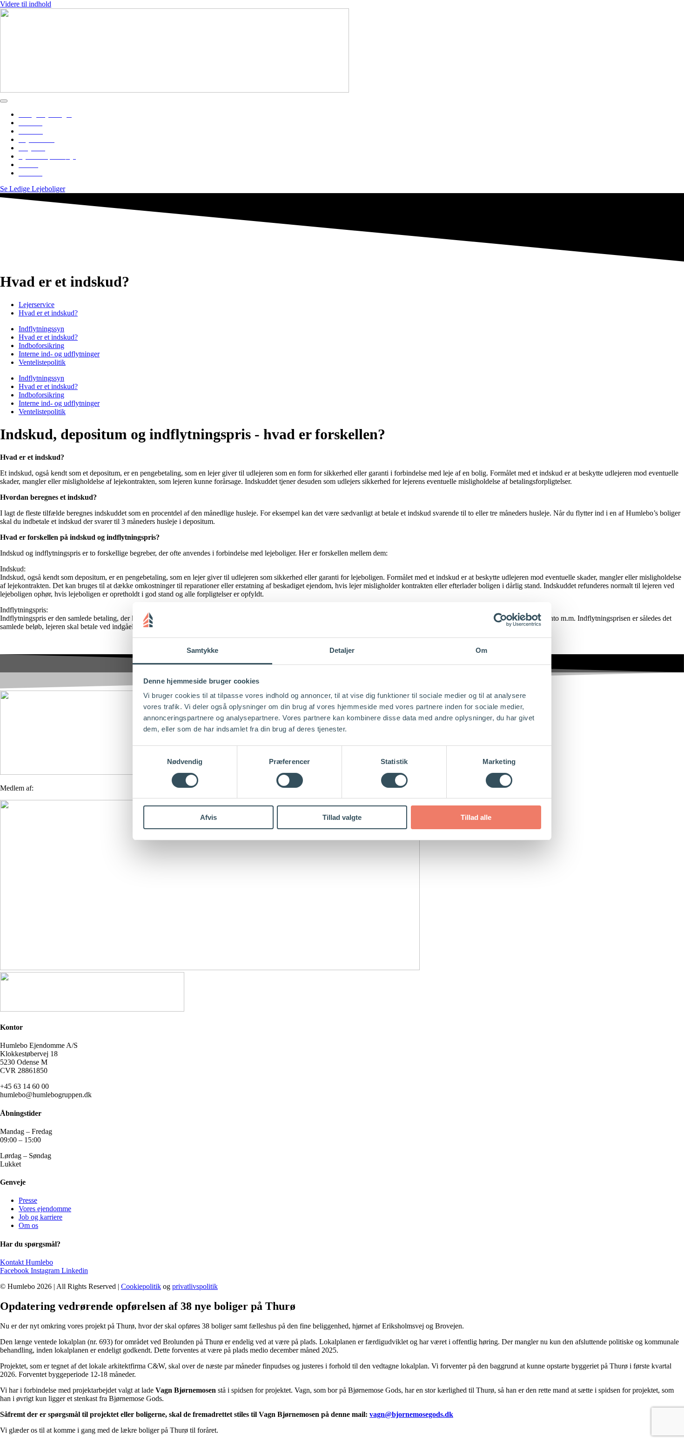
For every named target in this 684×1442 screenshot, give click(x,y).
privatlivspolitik (195, 1286)
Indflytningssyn (41, 329)
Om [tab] (481, 650)
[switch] (289, 780)
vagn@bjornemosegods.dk (411, 1414)
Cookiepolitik (141, 1286)
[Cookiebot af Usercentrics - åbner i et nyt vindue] (500, 620)
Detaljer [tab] (342, 650)
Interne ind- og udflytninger (59, 354)
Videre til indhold (25, 4)
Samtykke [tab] (203, 650)
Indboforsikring (41, 345)
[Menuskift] (3, 101)
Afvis (208, 817)
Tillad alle (476, 817)
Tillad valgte (342, 817)
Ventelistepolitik (42, 362)
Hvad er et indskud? (48, 337)
